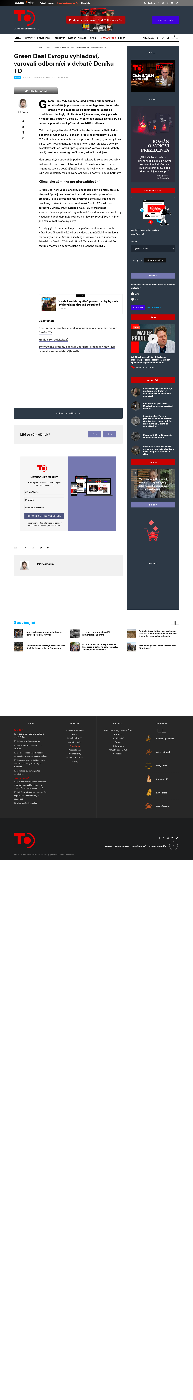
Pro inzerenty (75, 753)
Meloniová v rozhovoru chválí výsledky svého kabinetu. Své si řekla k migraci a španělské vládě (158, 450)
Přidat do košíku (155, 260)
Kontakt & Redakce (75, 730)
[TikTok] (176, 3)
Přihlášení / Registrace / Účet (118, 730)
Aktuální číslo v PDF (118, 749)
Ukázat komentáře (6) (66, 413)
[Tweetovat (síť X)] (23, 127)
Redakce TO (140, 367)
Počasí (43, 3)
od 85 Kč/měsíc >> (96, 20)
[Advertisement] (81, 270)
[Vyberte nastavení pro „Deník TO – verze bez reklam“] (147, 219)
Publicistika (43, 37)
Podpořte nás (75, 749)
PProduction (69, 854)
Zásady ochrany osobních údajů (130, 846)
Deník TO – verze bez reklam (145, 230)
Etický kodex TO (74, 738)
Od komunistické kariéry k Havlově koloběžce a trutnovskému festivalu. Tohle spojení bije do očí (100, 647)
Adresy (118, 742)
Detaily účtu (118, 746)
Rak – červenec (163, 806)
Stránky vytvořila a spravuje (54, 854)
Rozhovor (60, 37)
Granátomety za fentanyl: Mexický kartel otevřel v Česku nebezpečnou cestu (45, 646)
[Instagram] (167, 3)
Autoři (75, 734)
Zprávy (28, 37)
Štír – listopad (163, 752)
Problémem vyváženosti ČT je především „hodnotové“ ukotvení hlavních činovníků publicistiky (157, 392)
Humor (92, 37)
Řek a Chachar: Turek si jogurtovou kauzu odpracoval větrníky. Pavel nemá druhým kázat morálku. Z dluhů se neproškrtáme (157, 421)
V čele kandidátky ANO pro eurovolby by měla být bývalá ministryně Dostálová (88, 302)
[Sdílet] (23, 121)
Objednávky (118, 734)
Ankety (51, 3)
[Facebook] (159, 3)
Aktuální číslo (74, 742)
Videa (18, 37)
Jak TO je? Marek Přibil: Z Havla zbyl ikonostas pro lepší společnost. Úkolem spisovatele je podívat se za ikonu (150, 359)
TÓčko (136, 327)
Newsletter (86, 3)
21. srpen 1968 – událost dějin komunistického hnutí (157, 436)
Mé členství (118, 738)
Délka (134, 241)
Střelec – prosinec (165, 738)
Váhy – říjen (162, 765)
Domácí (17, 77)
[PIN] (23, 132)
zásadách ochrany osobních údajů (46, 525)
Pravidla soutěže (157, 846)
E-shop (121, 37)
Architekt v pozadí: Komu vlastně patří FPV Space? (157, 646)
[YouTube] (172, 3)
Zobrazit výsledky (154, 307)
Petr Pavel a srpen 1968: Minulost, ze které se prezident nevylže (158, 406)
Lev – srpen (162, 792)
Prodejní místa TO (74, 757)
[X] (163, 3)
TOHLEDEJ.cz (32, 2)
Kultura (72, 37)
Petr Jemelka (23, 112)
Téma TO (82, 37)
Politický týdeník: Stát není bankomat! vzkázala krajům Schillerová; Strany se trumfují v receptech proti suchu (157, 633)
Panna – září (162, 779)
